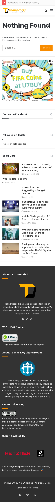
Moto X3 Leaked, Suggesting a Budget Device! (33, 190)
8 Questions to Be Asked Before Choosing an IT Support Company (35, 204)
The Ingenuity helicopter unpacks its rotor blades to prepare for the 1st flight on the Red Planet (37, 249)
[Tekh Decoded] (14, 10)
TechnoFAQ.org (25, 393)
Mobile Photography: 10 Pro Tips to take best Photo (37, 218)
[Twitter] (27, 319)
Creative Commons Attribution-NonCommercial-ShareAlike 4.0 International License (23, 424)
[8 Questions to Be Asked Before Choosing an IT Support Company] (10, 206)
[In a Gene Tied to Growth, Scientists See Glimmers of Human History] (10, 168)
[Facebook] (24, 319)
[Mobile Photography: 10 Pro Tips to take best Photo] (10, 220)
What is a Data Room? (14, 178)
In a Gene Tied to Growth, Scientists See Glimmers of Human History (37, 167)
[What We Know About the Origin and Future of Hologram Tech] (10, 234)
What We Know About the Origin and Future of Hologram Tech (36, 232)
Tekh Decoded (21, 418)
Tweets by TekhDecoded (14, 144)
